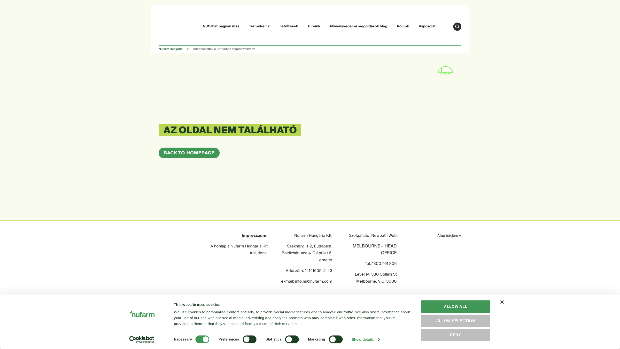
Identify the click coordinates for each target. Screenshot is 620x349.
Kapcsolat (427, 26)
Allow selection (455, 321)
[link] (170, 26)
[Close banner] (502, 306)
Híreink (314, 26)
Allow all (455, 306)
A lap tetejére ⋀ (449, 236)
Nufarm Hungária (171, 49)
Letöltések (288, 26)
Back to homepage (189, 153)
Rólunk (403, 26)
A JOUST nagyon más (220, 26)
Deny (455, 335)
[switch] (249, 339)
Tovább (457, 27)
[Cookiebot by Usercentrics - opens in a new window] (142, 339)
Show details (363, 339)
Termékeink (259, 26)
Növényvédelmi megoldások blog (358, 26)
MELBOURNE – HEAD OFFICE (375, 250)
